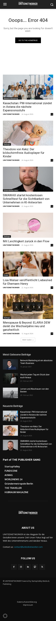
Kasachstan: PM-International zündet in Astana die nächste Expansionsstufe (27, 106)
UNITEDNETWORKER (11, 114)
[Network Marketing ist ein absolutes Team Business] (10, 364)
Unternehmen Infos (11, 190)
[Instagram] (21, 567)
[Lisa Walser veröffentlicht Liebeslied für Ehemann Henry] (28, 264)
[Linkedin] (28, 567)
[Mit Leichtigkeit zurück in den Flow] (28, 225)
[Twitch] (35, 567)
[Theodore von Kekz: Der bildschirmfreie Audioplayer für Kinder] (28, 133)
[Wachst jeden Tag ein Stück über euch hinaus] (10, 378)
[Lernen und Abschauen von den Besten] (10, 393)
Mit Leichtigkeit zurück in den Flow (26, 241)
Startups (7, 144)
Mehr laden (27, 340)
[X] (42, 567)
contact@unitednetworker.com (28, 547)
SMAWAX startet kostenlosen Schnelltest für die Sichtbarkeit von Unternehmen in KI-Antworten (26, 199)
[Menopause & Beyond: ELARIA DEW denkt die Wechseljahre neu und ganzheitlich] (28, 306)
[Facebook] (14, 567)
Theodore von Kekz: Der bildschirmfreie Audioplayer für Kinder (23, 152)
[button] (5, 616)
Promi (6, 275)
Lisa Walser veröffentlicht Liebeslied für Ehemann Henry (27, 281)
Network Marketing (11, 98)
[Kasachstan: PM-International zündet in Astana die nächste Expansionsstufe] (28, 87)
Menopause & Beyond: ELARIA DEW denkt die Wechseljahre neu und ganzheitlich (26, 326)
